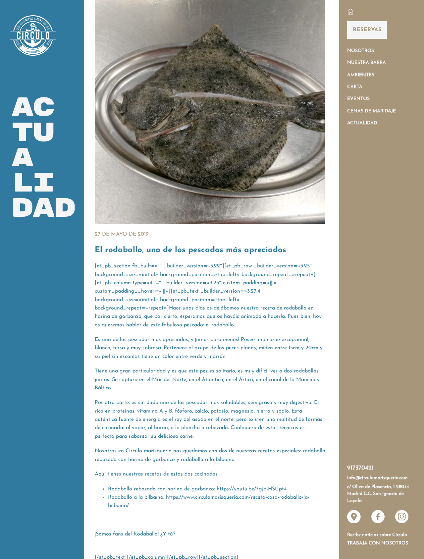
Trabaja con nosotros (377, 543)
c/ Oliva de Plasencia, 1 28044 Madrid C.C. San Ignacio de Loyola (378, 494)
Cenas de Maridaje (371, 111)
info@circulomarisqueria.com (377, 477)
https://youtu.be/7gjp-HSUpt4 (252, 489)
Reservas (367, 29)
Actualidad (362, 123)
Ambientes (360, 75)
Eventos (358, 98)
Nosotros (360, 50)
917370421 (360, 468)
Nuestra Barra (366, 62)
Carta (354, 86)
